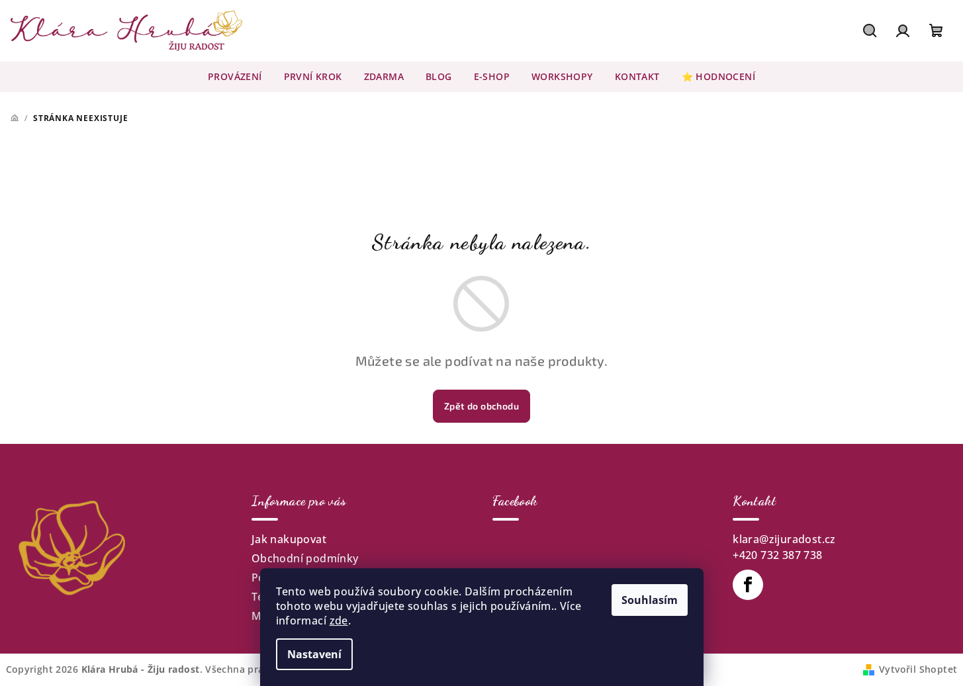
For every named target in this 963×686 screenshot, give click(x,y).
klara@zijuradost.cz (784, 539)
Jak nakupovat (289, 539)
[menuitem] (235, 77)
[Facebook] (748, 585)
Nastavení (314, 654)
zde (339, 620)
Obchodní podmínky (305, 558)
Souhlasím (649, 600)
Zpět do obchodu (481, 405)
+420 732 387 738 (777, 555)
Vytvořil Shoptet (918, 669)
